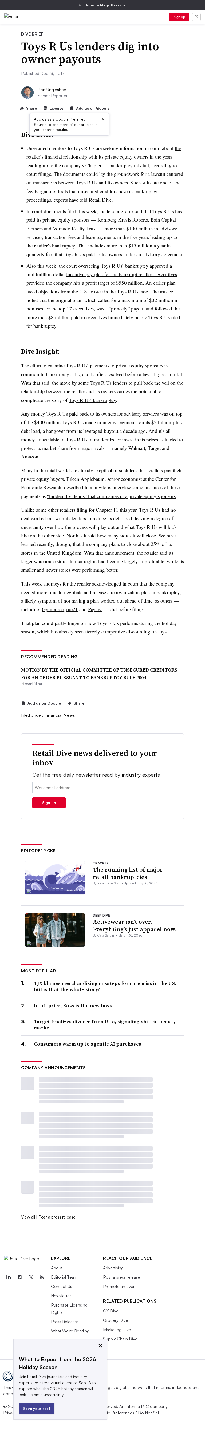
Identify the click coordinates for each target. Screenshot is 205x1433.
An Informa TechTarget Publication (103, 5)
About (56, 1267)
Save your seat (36, 1408)
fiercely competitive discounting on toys (126, 631)
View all (28, 1217)
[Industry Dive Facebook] (19, 1277)
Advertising (113, 1267)
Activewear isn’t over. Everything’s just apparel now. (135, 925)
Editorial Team (64, 1277)
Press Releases (65, 1321)
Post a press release (57, 1217)
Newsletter (61, 1295)
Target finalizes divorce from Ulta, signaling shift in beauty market (105, 1024)
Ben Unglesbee (52, 89)
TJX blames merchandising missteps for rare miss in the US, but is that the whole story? (105, 986)
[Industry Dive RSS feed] (42, 1277)
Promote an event (120, 1286)
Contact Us (61, 1286)
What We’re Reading (70, 1330)
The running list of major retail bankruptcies (128, 873)
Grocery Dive (115, 1320)
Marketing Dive (117, 1329)
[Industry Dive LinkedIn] (8, 1277)
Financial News (59, 715)
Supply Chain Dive (120, 1338)
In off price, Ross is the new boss (73, 1006)
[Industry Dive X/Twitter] (30, 1277)
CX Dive (111, 1311)
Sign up (179, 17)
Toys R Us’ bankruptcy (92, 400)
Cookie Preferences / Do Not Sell (128, 1412)
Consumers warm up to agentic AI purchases (87, 1044)
